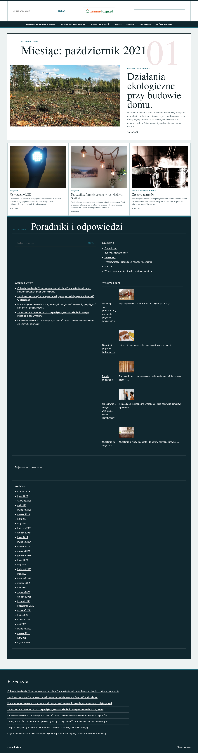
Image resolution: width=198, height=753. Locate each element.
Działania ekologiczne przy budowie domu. (154, 90)
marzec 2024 (23, 546)
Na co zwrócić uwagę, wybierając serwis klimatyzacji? (109, 411)
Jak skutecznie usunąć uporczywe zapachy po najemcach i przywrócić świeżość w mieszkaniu (52, 697)
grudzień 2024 (24, 533)
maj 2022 (21, 574)
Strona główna (184, 747)
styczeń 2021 (23, 642)
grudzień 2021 (24, 597)
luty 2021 (21, 638)
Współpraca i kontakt (164, 24)
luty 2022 (21, 587)
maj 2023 (21, 565)
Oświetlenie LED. (21, 194)
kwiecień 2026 (24, 510)
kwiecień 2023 (24, 569)
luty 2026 (21, 519)
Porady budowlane (107, 378)
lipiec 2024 (22, 537)
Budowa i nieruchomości (100, 24)
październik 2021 (25, 606)
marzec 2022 (23, 583)
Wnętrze (118, 24)
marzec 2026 (23, 514)
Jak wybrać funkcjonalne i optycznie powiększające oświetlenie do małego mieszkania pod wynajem (55, 709)
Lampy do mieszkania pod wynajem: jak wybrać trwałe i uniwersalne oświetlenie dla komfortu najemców (57, 715)
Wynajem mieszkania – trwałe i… (73, 24)
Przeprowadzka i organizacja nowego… (41, 24)
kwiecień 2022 (24, 578)
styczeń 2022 (23, 592)
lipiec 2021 (22, 615)
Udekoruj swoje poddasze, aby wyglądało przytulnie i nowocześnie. (109, 312)
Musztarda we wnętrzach (108, 444)
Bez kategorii (145, 24)
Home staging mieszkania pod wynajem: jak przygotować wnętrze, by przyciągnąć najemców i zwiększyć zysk (59, 703)
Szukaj (61, 11)
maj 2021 (21, 624)
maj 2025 (21, 523)
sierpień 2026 (23, 491)
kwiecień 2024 (24, 542)
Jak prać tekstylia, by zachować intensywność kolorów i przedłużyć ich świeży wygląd (48, 727)
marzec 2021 (23, 633)
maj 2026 (21, 505)
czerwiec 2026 (24, 501)
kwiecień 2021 (24, 629)
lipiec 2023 (22, 560)
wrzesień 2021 (24, 610)
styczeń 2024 (23, 551)
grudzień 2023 (24, 556)
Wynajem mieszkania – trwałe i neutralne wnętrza (128, 271)
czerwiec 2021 (24, 619)
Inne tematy (131, 24)
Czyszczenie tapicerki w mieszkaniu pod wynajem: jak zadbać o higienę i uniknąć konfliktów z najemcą (56, 734)
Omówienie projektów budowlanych (108, 348)
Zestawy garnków (143, 194)
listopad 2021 (23, 601)
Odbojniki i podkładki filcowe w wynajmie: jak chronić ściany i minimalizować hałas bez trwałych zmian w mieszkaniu (63, 691)
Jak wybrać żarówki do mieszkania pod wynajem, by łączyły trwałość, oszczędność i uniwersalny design (57, 721)
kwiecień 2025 (24, 528)
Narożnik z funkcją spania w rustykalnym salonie (97, 196)
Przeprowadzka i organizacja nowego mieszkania (128, 262)
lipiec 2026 (22, 496)
